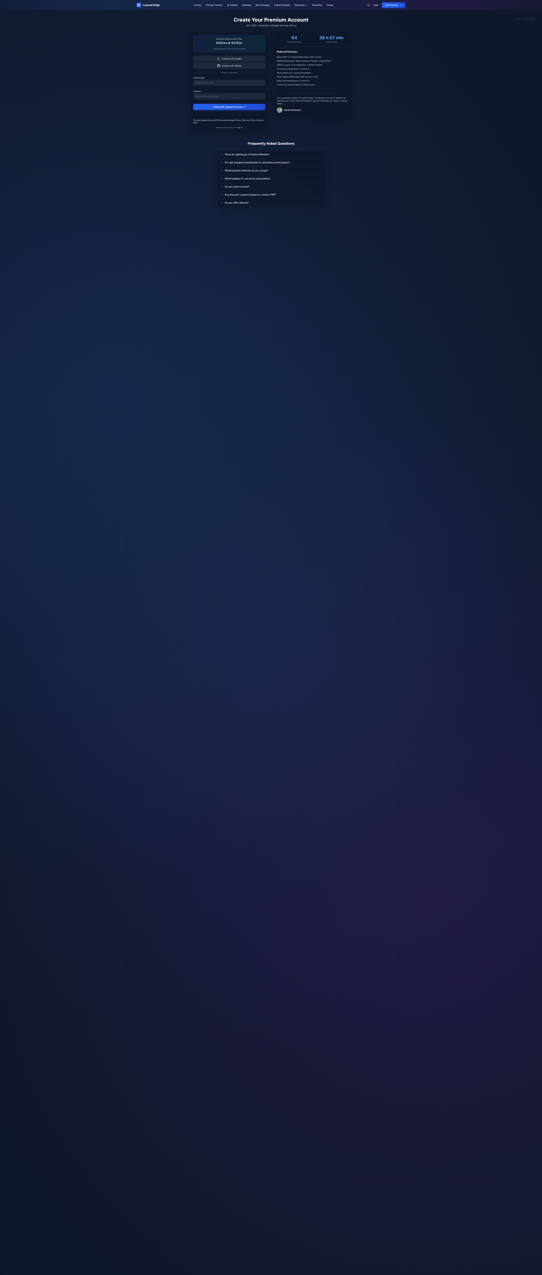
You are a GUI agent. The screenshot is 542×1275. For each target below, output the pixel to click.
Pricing (330, 5)
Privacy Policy (241, 120)
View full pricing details (236, 49)
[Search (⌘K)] (368, 5)
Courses (197, 5)
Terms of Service (257, 120)
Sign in (239, 127)
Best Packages (263, 5)
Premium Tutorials (214, 5)
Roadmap (246, 5)
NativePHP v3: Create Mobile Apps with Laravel (299, 57)
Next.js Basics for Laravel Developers (294, 73)
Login (375, 5)
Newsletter (317, 5)
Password (197, 91)
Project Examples (282, 5)
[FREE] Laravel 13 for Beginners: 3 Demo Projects (299, 65)
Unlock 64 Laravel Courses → (229, 106)
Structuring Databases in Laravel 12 (293, 69)
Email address (199, 78)
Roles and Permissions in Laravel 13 (293, 80)
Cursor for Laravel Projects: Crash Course (296, 84)
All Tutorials (232, 5)
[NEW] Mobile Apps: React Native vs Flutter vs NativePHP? (304, 61)
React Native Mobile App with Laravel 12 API (297, 77)
